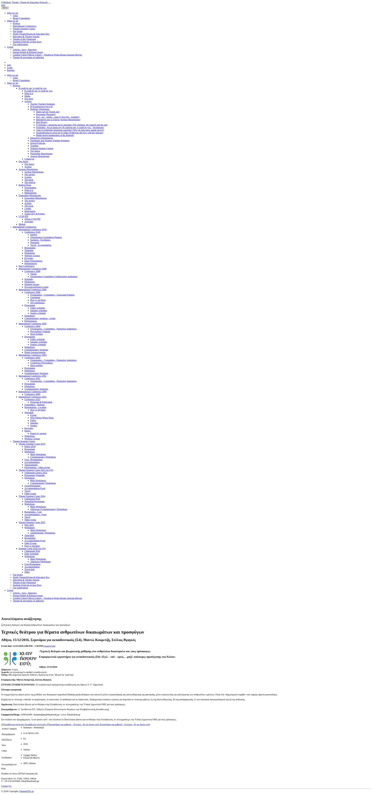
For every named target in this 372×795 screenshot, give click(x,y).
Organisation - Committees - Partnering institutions (53, 329)
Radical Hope (25, 185)
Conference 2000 (32, 394)
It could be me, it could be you (32, 88)
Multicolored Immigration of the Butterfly (55, 135)
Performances (30, 263)
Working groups (31, 284)
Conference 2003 (32, 357)
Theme (33, 274)
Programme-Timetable (34, 475)
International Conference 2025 (32, 397)
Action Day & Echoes (34, 214)
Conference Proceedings (41, 363)
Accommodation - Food (35, 514)
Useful (10, 590)
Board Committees (21, 80)
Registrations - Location (35, 407)
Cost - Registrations (33, 459)
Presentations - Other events (37, 467)
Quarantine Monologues (41, 153)
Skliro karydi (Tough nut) (47, 112)
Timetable (28, 250)
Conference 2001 (32, 378)
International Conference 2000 (32, 391)
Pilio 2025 (29, 525)
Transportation (31, 465)
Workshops (29, 253)
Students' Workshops (39, 109)
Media (27, 96)
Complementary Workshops (43, 457)
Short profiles (36, 365)
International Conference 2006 (32, 289)
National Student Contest (41, 148)
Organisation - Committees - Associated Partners (52, 295)
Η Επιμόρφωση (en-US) (41, 106)
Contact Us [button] (6, 786)
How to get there (38, 300)
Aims (15, 78)
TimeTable (29, 535)
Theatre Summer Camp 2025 (32, 522)
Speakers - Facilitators (40, 240)
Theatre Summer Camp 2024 (32, 496)
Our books (18, 574)
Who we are (12, 75)
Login (9, 67)
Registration (29, 248)
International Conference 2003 (32, 355)
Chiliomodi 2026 (32, 551)
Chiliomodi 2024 (32, 499)
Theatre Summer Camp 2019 (32, 444)
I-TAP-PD (23, 216)
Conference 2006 (32, 292)
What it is (28, 93)
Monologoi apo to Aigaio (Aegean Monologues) (58, 119)
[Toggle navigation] (49, 3)
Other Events (30, 543)
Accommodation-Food (34, 488)
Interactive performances (41, 138)
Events (33, 415)
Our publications (20, 588)
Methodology (30, 193)
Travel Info (29, 569)
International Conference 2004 (32, 323)
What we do (12, 83)
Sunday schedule (38, 313)
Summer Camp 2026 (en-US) (32, 548)
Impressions (29, 211)
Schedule (28, 279)
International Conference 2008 (32, 268)
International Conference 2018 (32, 229)
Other (27, 572)
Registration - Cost (33, 512)
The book (28, 180)
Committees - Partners (34, 404)
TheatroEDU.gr (26, 791)
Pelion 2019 (29, 446)
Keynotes (28, 258)
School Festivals (37, 143)
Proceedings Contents (40, 331)
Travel (27, 491)
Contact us (29, 159)
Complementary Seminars (36, 350)
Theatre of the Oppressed (24, 582)
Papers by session (38, 433)
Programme (29, 305)
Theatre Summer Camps (24, 441)
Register (11, 70)
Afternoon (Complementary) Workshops (48, 509)
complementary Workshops (42, 533)
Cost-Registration (32, 486)
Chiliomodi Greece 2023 (35, 472)
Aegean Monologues (39, 156)
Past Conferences (26, 266)
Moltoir (22, 224)
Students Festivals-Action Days (27, 585)
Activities (28, 221)
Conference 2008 (32, 271)
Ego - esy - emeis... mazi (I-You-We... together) (57, 117)
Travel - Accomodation (40, 245)
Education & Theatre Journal (26, 580)
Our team (28, 98)
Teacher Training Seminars (42, 104)
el (4, 5)
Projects (16, 85)
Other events (30, 493)
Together (34, 146)
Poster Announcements (34, 352)
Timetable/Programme (34, 501)
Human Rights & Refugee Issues (28, 595)
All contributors (37, 302)
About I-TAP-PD (32, 219)
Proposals (34, 242)
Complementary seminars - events (39, 318)
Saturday (34, 423)
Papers (27, 431)
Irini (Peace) (41, 122)
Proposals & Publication (41, 402)
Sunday (33, 425)
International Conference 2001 (32, 376)
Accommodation (32, 462)
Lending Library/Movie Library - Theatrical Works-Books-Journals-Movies (47, 598)
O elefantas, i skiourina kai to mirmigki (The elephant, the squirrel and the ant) (72, 125)
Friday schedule (37, 308)
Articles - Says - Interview (25, 593)
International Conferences (24, 227)
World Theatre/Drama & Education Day (31, 577)
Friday (33, 420)
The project (29, 174)
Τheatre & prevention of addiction (28, 601)
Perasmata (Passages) (46, 114)
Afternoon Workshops (40, 561)
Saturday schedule (38, 310)
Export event (49, 646)
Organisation (30, 187)
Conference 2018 (32, 232)
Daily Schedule (31, 554)
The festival (29, 182)
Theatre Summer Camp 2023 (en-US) (36, 470)
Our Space (35, 151)
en (2, 5)
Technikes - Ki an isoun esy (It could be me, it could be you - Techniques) (70, 127)
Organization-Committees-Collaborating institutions (53, 276)
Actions (28, 101)
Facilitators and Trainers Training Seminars (49, 140)
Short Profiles (36, 334)
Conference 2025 (32, 399)
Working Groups (32, 255)
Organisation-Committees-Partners (46, 237)
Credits (27, 208)
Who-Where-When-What (41, 418)
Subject (33, 234)
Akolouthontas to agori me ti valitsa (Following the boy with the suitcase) (69, 132)
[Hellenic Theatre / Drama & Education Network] (24, 2)
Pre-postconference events (36, 287)
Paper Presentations (33, 261)
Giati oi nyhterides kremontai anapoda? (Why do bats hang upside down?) (70, 130)
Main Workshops (38, 454)
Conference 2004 (32, 326)
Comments (35, 297)
